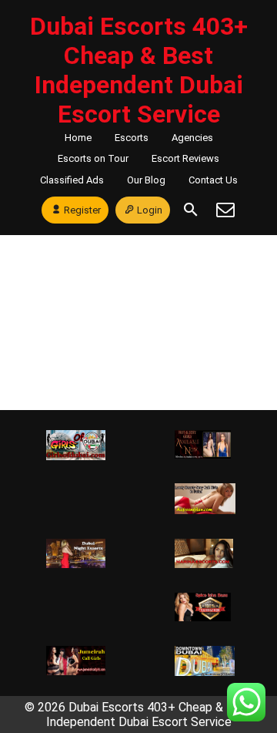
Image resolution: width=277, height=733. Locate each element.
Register (82, 210)
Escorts (132, 137)
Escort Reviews (185, 158)
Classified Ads (72, 180)
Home (78, 137)
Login (149, 210)
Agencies (192, 137)
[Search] (191, 210)
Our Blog (146, 180)
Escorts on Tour (93, 158)
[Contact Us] (225, 210)
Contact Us (213, 180)
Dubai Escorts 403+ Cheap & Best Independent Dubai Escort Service (139, 70)
